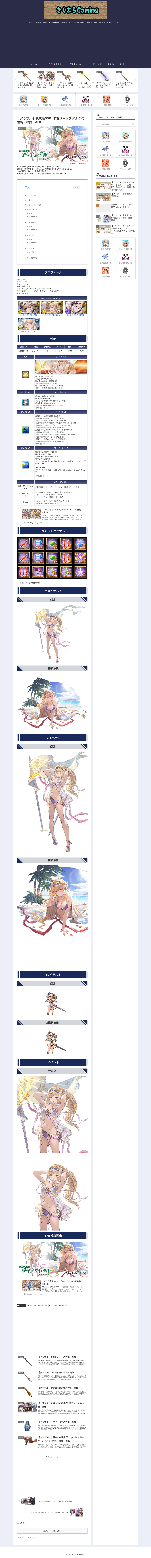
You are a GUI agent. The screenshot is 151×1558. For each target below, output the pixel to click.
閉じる (77, 187)
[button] (133, 124)
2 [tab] (75, 93)
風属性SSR (63, 1305)
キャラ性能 (32, 1305)
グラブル (22, 1305)
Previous (15, 80)
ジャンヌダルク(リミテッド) (52, 315)
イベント (30, 248)
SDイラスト (31, 235)
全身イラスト (32, 209)
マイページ (31, 222)
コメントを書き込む (52, 1531)
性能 (28, 200)
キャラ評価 (43, 1305)
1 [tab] (72, 93)
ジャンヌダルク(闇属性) (76, 315)
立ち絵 (31, 252)
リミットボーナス (34, 204)
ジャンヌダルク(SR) (28, 331)
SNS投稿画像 (32, 258)
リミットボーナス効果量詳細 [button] (30, 583)
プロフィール (32, 195)
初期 (30, 213)
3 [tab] (79, 93)
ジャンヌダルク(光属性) (28, 315)
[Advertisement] (75, 42)
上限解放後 (33, 216)
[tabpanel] (26, 80)
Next (136, 80)
